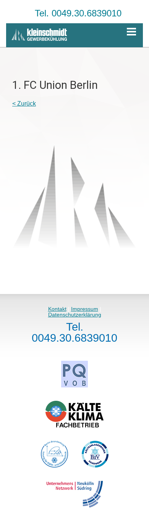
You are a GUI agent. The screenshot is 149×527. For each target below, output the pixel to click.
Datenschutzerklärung (74, 315)
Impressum (84, 309)
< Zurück (24, 103)
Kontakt (57, 309)
